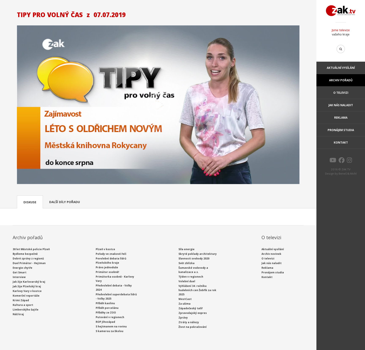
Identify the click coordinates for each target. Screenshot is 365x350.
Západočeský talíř (190, 308)
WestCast (185, 299)
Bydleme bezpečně (25, 254)
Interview (19, 277)
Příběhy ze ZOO (106, 312)
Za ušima (184, 303)
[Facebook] (341, 161)
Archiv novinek (271, 254)
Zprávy (183, 317)
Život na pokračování (192, 327)
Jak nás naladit (340, 105)
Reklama (340, 117)
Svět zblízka (186, 263)
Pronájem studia (341, 130)
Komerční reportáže (26, 295)
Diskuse (29, 202)
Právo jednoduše (107, 267)
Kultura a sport (23, 305)
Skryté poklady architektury (197, 254)
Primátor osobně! (107, 272)
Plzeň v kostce (105, 249)
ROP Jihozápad (105, 322)
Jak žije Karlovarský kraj (29, 282)
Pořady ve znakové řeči (111, 254)
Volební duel (186, 281)
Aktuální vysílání (341, 68)
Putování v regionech (110, 317)
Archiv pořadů (341, 80)
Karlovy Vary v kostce (27, 291)
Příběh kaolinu (105, 303)
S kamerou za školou (109, 331)
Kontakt (341, 142)
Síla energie (186, 249)
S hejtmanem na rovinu (111, 326)
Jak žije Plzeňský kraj (27, 286)
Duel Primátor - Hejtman (29, 263)
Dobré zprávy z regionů (28, 258)
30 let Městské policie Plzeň (31, 249)
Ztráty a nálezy (188, 322)
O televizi (340, 93)
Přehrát (158, 105)
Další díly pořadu (64, 202)
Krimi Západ (21, 300)
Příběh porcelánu (107, 308)
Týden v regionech (190, 276)
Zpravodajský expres (192, 313)
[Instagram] (349, 161)
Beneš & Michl (348, 173)
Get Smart (19, 272)
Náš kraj (18, 314)
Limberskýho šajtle (25, 309)
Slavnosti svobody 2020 (193, 258)
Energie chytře (22, 268)
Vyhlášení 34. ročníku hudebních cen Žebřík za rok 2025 (197, 290)
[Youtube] (333, 161)
